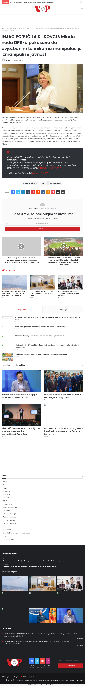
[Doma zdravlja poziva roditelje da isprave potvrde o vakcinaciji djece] (42, 282)
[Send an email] (9, 60)
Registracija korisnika (10, 507)
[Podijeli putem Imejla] (58, 192)
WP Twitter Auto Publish (34, 685)
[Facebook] (13, 192)
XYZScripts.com (53, 685)
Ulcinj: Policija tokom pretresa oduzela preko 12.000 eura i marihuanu (41, 354)
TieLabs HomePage (9, 514)
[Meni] (82, 9)
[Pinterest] (33, 192)
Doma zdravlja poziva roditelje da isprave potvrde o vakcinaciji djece (42, 293)
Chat (4, 485)
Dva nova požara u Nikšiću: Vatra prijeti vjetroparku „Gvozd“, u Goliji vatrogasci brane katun (14, 293)
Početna (5, 28)
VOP (6, 60)
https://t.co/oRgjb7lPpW (49, 168)
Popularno (22, 310)
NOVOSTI (13, 28)
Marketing (28, 680)
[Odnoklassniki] (48, 192)
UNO (4, 526)
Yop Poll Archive (8, 539)
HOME (5, 488)
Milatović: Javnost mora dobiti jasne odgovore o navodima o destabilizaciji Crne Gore (21, 431)
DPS (44, 183)
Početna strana (8, 504)
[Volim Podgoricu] (42, 8)
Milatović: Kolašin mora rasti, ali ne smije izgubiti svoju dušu (62, 396)
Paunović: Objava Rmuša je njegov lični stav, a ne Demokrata (20, 396)
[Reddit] (38, 192)
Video (5, 536)
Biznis (5, 482)
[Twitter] (18, 192)
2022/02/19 (80, 638)
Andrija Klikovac (30, 183)
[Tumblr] (28, 192)
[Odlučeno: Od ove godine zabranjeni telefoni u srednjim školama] (70, 282)
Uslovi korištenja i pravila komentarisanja (16, 533)
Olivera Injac (56, 183)
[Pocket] (53, 192)
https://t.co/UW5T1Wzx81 (12, 643)
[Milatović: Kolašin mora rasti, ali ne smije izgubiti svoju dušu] (63, 381)
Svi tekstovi (20, 680)
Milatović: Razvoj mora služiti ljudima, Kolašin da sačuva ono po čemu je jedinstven (63, 431)
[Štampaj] (63, 192)
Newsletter (6, 498)
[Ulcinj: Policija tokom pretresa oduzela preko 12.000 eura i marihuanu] (7, 357)
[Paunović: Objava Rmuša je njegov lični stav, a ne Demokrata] (21, 381)
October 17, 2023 (40, 173)
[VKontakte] (43, 192)
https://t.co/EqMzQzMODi (17, 636)
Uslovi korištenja (8, 530)
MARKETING (7, 494)
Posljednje (63, 310)
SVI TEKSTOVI (7, 510)
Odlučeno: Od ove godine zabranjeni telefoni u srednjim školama (31, 2)
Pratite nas (6, 628)
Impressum (6, 491)
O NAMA (5, 501)
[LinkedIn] (23, 192)
